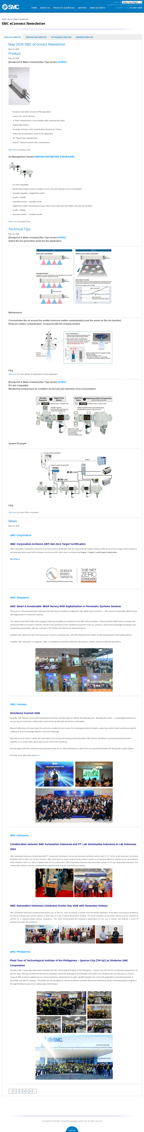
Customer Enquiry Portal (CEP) (130, 5)
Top (137, 1125)
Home (34, 8)
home (4, 19)
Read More (15, 559)
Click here (12, 374)
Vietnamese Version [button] (61, 37)
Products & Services (64, 8)
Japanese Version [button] (84, 37)
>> (34, 1091)
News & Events (97, 8)
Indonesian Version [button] (36, 37)
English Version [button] (12, 37)
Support (82, 8)
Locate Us (112, 5)
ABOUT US (45, 8)
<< (11, 1091)
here (15, 149)
